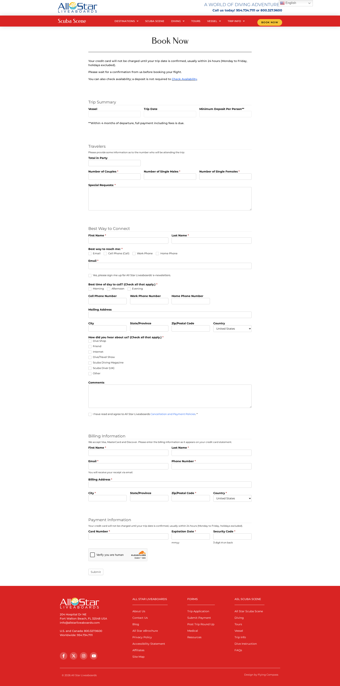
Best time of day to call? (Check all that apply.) (122, 284)
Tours (195, 21)
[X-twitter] (73, 656)
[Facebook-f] (63, 656)
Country (219, 323)
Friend (96, 346)
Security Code (224, 531)
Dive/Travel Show (103, 357)
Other (96, 373)
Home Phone (168, 253)
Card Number (99, 531)
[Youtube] (93, 656)
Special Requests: (102, 185)
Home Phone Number (187, 296)
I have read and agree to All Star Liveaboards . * (145, 414)
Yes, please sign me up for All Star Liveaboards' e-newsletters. (131, 275)
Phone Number (184, 461)
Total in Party (97, 158)
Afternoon (117, 288)
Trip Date (150, 109)
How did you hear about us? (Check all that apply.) (126, 337)
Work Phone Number (145, 296)
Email (96, 253)
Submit (96, 572)
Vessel (212, 21)
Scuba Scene (154, 21)
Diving (176, 21)
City (91, 323)
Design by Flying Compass (261, 674)
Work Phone (144, 253)
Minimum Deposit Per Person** (221, 109)
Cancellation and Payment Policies (173, 414)
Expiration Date (184, 531)
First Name (97, 235)
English (290, 3)
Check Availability (184, 79)
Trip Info (234, 21)
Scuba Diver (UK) (103, 368)
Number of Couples (103, 171)
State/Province (140, 323)
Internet (97, 351)
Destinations (125, 21)
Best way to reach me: (105, 249)
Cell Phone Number (102, 296)
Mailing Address (100, 309)
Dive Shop (99, 340)
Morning (98, 288)
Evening (137, 288)
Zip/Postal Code (183, 323)
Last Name (180, 235)
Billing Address (100, 479)
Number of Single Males (162, 171)
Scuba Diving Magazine (108, 362)
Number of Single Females (219, 171)
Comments (96, 382)
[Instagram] (83, 656)
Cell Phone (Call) (118, 253)
